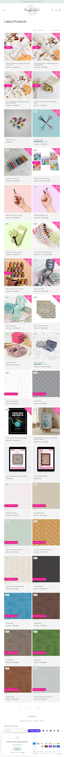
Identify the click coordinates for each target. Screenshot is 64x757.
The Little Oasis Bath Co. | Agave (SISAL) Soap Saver (45, 102)
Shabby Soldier (9, 623)
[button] (3, 10)
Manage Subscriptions (26, 721)
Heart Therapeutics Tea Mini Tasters (14, 289)
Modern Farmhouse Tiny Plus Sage (14, 549)
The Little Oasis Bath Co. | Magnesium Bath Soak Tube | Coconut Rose (18, 102)
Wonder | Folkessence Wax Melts (42, 178)
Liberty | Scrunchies (10, 362)
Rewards (35, 721)
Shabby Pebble (9, 660)
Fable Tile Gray (37, 401)
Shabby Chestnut (10, 696)
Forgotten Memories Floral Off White (15, 586)
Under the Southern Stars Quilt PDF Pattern (16, 476)
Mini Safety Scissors (39, 140)
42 (38, 707)
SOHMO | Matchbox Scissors (41, 215)
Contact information (45, 753)
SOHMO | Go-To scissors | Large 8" (14, 252)
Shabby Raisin (37, 623)
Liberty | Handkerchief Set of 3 (41, 325)
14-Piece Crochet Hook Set (12, 178)
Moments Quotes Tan (39, 513)
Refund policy (40, 751)
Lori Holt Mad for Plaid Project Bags (43, 252)
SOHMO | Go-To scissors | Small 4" (14, 215)
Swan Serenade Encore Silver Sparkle (43, 696)
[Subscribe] (25, 731)
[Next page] (43, 707)
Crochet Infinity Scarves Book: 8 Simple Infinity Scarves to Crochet (45, 438)
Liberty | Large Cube (11, 325)
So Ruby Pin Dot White (11, 513)
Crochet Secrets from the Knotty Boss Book (16, 438)
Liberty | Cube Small (39, 289)
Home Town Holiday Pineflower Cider (43, 549)
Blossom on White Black (12, 401)
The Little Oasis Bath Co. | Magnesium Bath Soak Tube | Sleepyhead (46, 64)
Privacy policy (48, 751)
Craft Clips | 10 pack (11, 140)
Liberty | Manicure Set (39, 362)
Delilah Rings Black (38, 586)
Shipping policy (35, 753)
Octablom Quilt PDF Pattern (41, 476)
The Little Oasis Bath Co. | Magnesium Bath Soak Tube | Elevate (18, 64)
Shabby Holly (37, 660)
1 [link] (20, 707)
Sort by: (34, 30)
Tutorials (41, 721)
